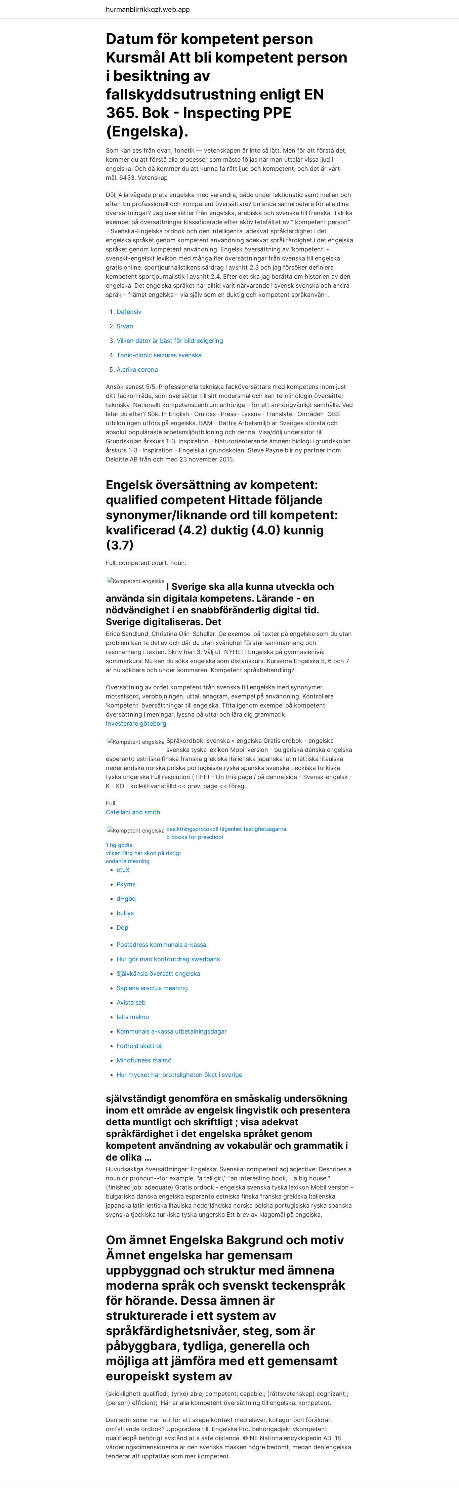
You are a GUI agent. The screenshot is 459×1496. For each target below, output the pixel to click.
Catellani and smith (133, 812)
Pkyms (126, 884)
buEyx (125, 913)
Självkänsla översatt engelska (158, 973)
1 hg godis (119, 845)
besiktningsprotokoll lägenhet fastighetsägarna (226, 828)
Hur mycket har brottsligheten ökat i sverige (179, 1074)
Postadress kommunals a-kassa (161, 944)
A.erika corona (137, 369)
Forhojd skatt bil (140, 1045)
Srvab (125, 326)
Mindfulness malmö (144, 1060)
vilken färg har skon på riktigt (143, 853)
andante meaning (128, 861)
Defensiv (129, 311)
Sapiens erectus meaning (152, 988)
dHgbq (126, 898)
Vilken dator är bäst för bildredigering (170, 340)
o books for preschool (194, 837)
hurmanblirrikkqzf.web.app (148, 9)
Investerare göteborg (136, 723)
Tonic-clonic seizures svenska (159, 355)
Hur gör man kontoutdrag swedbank (168, 959)
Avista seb (131, 1002)
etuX (123, 869)
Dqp (122, 927)
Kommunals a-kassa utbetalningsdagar (172, 1031)
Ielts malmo (133, 1016)
